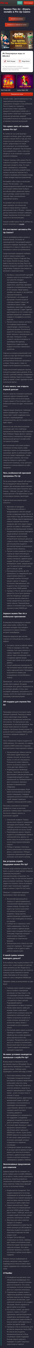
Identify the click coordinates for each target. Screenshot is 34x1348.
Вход (19, 3)
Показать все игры (17, 94)
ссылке (21, 224)
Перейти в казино (17, 19)
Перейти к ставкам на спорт (17, 24)
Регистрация (28, 3)
